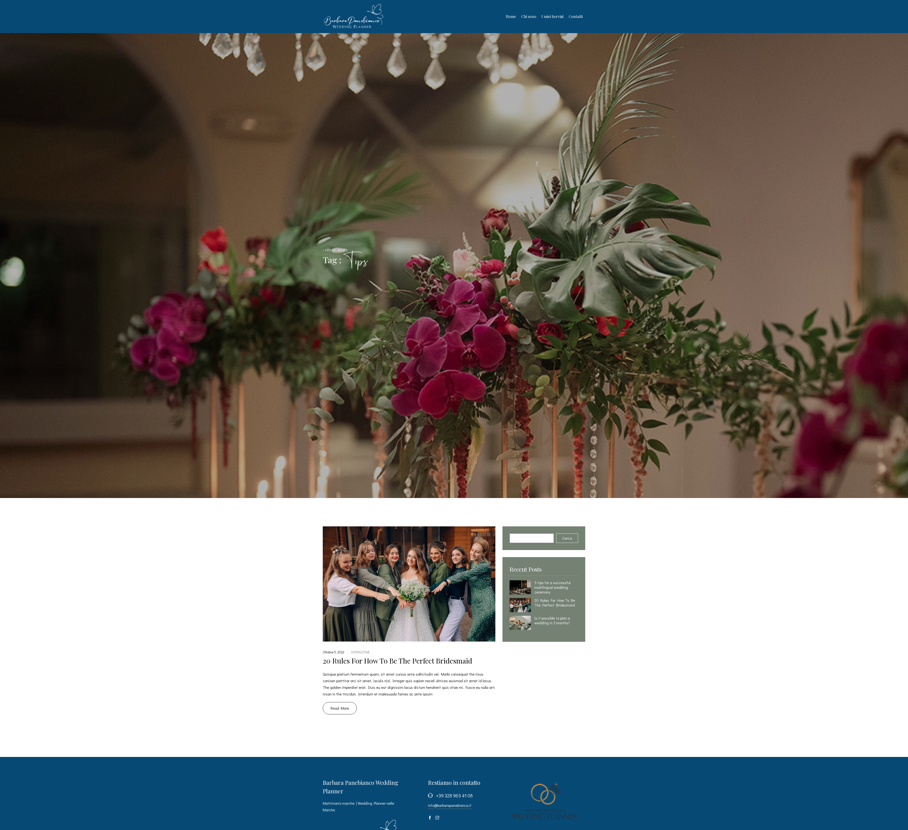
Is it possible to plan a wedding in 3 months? (552, 620)
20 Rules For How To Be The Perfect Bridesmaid (397, 660)
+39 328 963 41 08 (454, 795)
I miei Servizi (552, 16)
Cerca (567, 538)
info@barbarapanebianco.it (449, 805)
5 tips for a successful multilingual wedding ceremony (552, 587)
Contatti (576, 16)
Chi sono (528, 16)
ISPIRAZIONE (360, 652)
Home (511, 16)
